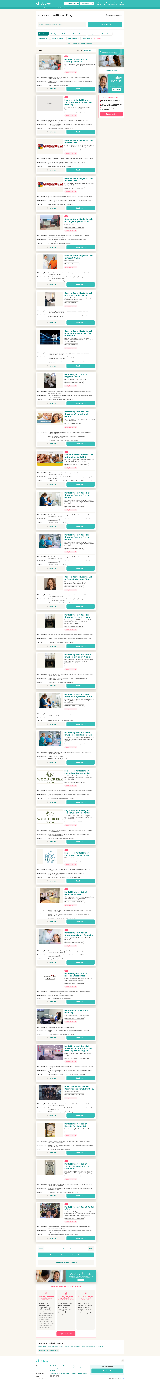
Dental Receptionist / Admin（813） (93, 1347)
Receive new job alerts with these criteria (80, 43)
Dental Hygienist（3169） (56, 1347)
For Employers (54, 1373)
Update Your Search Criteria (66, 1263)
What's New (80, 1368)
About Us (52, 1370)
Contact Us (66, 1368)
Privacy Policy (71, 1366)
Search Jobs (106, 24)
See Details (80, 89)
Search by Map (111, 70)
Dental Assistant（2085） (73, 1347)
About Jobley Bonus (56, 1368)
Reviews (73, 1368)
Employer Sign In (64, 1373)
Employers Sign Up (87, 3)
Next (91, 1249)
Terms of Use (62, 1366)
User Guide (53, 1366)
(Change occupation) (114, 15)
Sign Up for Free (111, 114)
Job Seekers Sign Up (72, 3)
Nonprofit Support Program (79, 1373)
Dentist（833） (42, 1347)
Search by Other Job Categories (48, 1350)
